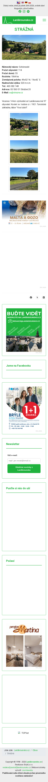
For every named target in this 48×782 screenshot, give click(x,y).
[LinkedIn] (43, 297)
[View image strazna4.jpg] (24, 179)
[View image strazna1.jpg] (24, 124)
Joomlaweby (27, 770)
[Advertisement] (24, 262)
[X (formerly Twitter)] (37, 297)
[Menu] (44, 20)
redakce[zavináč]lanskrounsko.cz (17, 767)
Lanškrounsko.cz (34, 762)
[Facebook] (31, 297)
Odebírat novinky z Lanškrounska (24, 468)
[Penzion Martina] (24, 645)
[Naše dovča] (24, 213)
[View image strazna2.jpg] (24, 151)
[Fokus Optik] (24, 408)
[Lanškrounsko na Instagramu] (24, 11)
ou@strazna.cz (16, 92)
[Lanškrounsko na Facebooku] (20, 11)
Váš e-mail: (12, 455)
